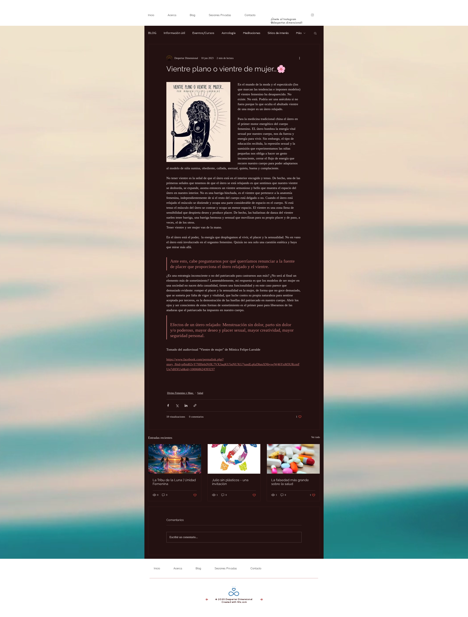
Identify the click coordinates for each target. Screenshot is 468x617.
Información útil (174, 33)
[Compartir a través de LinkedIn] (186, 405)
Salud (200, 393)
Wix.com (242, 602)
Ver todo (315, 437)
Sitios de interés (278, 33)
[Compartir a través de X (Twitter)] (177, 405)
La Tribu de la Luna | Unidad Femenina (174, 482)
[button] (315, 33)
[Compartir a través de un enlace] (195, 405)
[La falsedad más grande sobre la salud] (293, 459)
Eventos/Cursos (203, 33)
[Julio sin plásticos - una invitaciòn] (234, 459)
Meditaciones (251, 33)
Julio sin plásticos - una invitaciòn (230, 482)
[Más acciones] (299, 58)
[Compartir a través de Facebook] (168, 405)
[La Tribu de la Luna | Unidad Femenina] (174, 459)
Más (299, 33)
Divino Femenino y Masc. (180, 393)
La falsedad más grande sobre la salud (290, 482)
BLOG (152, 33)
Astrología (229, 33)
